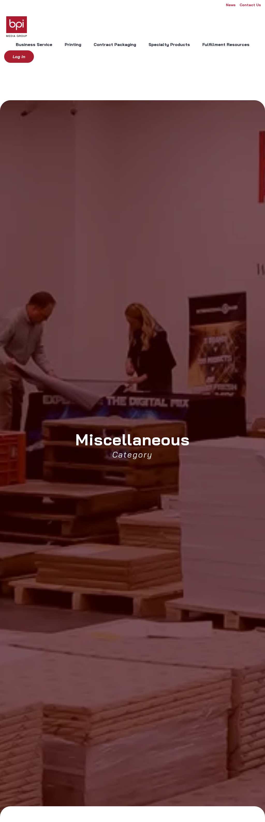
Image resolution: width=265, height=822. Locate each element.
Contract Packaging (115, 44)
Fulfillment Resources (225, 44)
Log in (19, 56)
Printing (73, 44)
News (230, 5)
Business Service (34, 44)
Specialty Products (169, 44)
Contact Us (250, 5)
